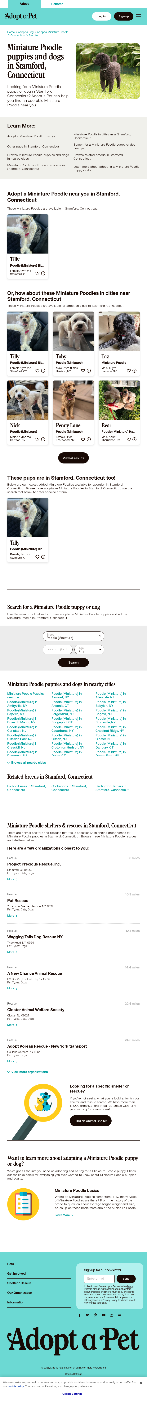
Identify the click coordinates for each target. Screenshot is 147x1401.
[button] (37, 273)
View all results (73, 458)
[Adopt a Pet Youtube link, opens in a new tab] (104, 1315)
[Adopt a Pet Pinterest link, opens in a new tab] (96, 1315)
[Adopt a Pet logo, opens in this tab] (73, 1345)
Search (73, 662)
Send (126, 1278)
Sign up (124, 16)
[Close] (141, 1383)
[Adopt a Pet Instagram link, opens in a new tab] (113, 1315)
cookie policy (16, 1386)
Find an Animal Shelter (90, 1121)
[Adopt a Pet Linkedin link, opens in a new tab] (120, 1315)
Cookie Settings (73, 1374)
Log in (102, 16)
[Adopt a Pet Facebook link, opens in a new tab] (80, 1315)
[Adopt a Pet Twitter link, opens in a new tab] (88, 1315)
